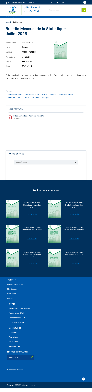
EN (57, 2)
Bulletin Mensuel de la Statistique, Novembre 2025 (32, 205)
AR (63, 2)
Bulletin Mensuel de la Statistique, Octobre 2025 (74, 228)
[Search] (84, 10)
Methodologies (14, 346)
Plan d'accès (12, 289)
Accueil (8, 22)
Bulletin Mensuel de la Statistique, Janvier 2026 (32, 228)
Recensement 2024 (16, 313)
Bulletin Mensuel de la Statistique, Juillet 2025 (28, 116)
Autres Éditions (21, 162)
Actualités (13, 332)
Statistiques (13, 342)
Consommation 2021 (17, 318)
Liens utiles (11, 294)
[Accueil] (23, 10)
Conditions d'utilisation (15, 370)
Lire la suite (32, 214)
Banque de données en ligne (19, 308)
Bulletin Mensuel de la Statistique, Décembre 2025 (74, 205)
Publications (17, 22)
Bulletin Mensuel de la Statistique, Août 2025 (74, 253)
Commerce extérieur (16, 322)
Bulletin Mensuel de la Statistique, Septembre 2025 (32, 254)
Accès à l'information (16, 3)
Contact (30, 3)
